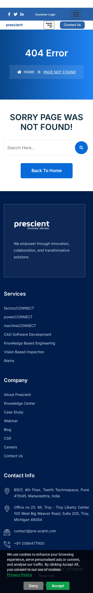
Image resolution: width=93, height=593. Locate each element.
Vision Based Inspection (24, 352)
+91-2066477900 (29, 543)
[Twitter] (46, 4)
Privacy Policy (19, 574)
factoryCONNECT (19, 308)
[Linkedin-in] (54, 4)
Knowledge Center (19, 403)
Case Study (14, 412)
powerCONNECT (18, 317)
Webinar (11, 421)
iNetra (9, 360)
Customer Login (45, 14)
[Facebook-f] (39, 4)
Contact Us (13, 456)
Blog (7, 429)
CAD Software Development (27, 334)
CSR (7, 438)
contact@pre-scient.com (35, 531)
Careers (10, 447)
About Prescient (17, 394)
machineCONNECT (20, 325)
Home (29, 72)
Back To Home (47, 170)
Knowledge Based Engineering (29, 343)
